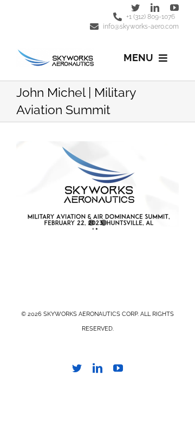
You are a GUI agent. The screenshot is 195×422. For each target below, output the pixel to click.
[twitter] (135, 7)
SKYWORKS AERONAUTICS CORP (90, 314)
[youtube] (174, 7)
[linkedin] (155, 7)
